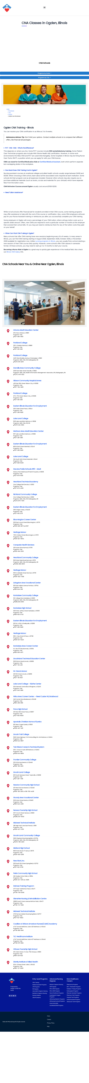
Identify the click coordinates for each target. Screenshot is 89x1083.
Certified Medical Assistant (50, 162)
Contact (49, 1019)
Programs (11, 111)
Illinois (10, 114)
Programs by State (44, 73)
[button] (44, 7)
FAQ (48, 1026)
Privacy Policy (50, 1023)
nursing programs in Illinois (45, 241)
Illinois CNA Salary (13, 252)
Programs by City (43, 77)
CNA (9, 112)
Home (8, 109)
